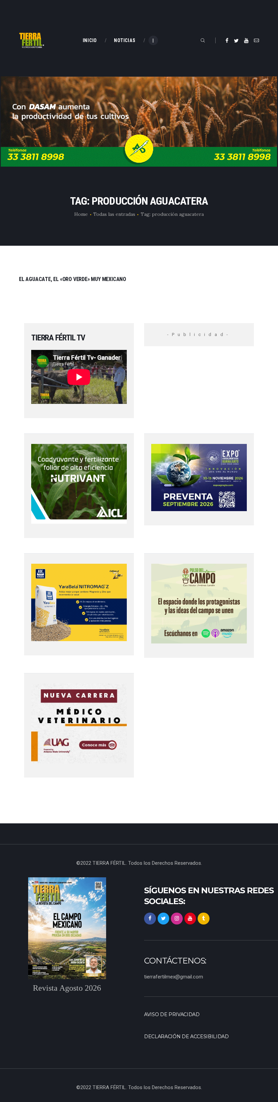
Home (81, 214)
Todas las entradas (114, 214)
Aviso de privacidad (172, 1014)
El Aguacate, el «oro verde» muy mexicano (72, 279)
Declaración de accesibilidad (186, 1036)
